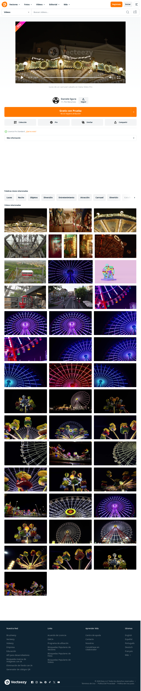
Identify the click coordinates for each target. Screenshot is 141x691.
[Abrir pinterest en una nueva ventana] (45, 682)
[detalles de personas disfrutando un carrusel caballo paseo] (70, 220)
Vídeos (39, 4)
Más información (14, 138)
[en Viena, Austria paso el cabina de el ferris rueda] (25, 297)
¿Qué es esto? (31, 131)
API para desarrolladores (17, 655)
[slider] (73, 77)
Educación (11, 651)
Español (127, 639)
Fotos (27, 4)
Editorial (53, 4)
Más (66, 4)
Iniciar (125, 4)
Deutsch (127, 647)
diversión (48, 197)
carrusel (99, 197)
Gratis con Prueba (70, 112)
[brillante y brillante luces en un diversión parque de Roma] (115, 220)
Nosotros (88, 643)
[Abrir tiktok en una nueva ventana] (50, 682)
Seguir (82, 102)
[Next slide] (130, 197)
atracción (85, 197)
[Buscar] (125, 12)
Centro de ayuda (91, 635)
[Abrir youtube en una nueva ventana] (59, 682)
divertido (113, 197)
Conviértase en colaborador (91, 648)
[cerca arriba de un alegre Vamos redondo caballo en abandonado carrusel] (55, 246)
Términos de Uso (86, 683)
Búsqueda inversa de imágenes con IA (16, 660)
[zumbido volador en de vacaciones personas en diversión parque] (70, 297)
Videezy (9, 643)
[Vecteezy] (4, 4)
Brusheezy (11, 635)
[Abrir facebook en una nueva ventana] (32, 682)
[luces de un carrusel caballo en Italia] (25, 220)
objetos (34, 197)
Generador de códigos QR (18, 669)
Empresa (10, 647)
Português (128, 643)
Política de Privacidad (104, 683)
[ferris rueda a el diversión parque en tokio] (70, 271)
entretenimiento (66, 197)
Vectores (13, 4)
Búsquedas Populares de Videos (58, 660)
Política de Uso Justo (123, 683)
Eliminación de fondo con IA (19, 665)
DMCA (49, 639)
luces (9, 197)
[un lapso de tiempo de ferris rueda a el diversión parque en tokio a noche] (115, 297)
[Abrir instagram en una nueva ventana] (37, 682)
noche (21, 197)
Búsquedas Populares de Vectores (58, 648)
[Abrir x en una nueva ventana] (54, 682)
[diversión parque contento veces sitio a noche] (25, 401)
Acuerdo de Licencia (56, 635)
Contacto (88, 639)
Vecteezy (10, 639)
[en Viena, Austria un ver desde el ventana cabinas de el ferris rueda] (25, 246)
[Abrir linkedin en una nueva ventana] (41, 682)
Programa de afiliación (57, 643)
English (126, 635)
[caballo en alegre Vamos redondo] (86, 246)
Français (127, 651)
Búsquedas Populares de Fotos (58, 654)
